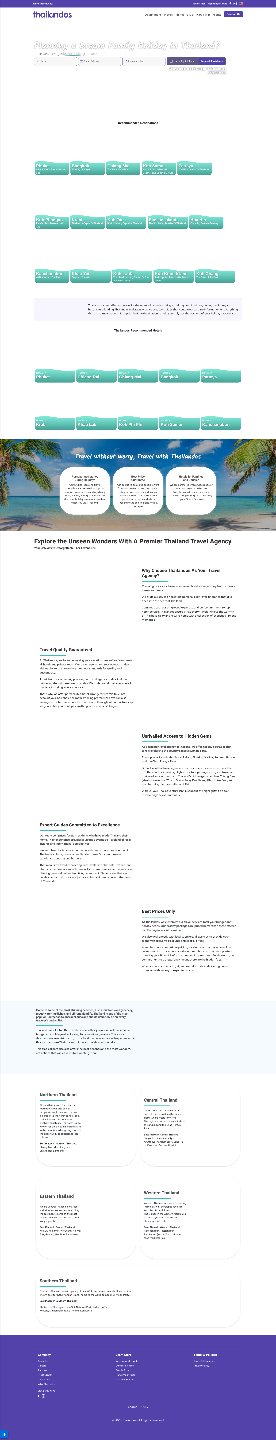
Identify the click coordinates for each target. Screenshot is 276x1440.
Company (44, 1354)
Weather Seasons (125, 1379)
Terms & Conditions (204, 1360)
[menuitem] (132, 1406)
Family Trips (198, 4)
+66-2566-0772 (46, 1391)
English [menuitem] (132, 1406)
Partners (42, 1370)
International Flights (127, 1360)
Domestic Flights (125, 1365)
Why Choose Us (46, 1384)
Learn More (123, 1354)
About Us (43, 1360)
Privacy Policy (201, 1365)
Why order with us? (43, 4)
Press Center (45, 1374)
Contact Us (233, 14)
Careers (42, 1365)
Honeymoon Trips (217, 4)
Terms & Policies (205, 1354)
